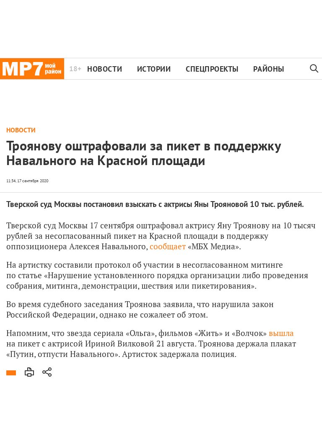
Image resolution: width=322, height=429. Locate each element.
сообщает (168, 246)
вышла (281, 333)
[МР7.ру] (32, 68)
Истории (154, 69)
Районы (268, 69)
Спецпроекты (212, 69)
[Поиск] (314, 68)
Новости (104, 69)
